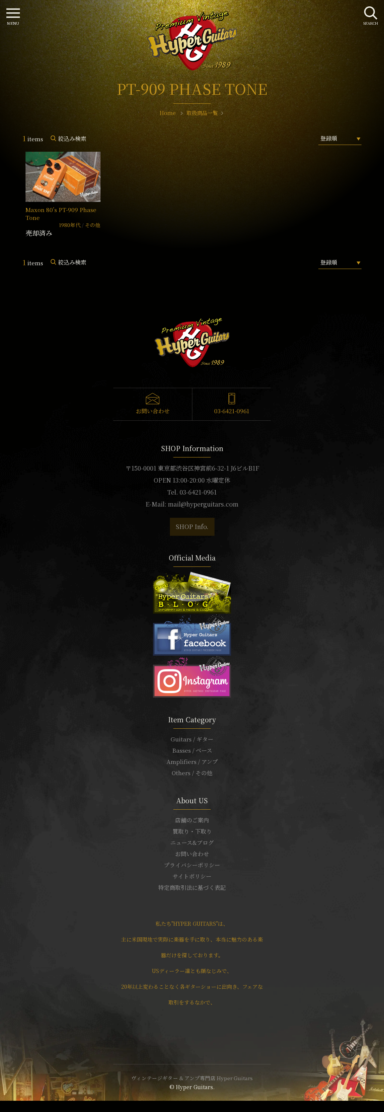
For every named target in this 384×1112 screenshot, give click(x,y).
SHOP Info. (192, 526)
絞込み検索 (72, 138)
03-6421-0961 (231, 411)
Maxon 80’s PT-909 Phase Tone (61, 213)
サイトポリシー (192, 876)
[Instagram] (192, 676)
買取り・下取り (192, 831)
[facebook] (192, 634)
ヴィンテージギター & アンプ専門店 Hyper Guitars (192, 1078)
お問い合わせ (153, 411)
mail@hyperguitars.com (203, 504)
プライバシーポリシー (192, 865)
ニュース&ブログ (192, 842)
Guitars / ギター (192, 739)
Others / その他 (192, 773)
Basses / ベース (192, 750)
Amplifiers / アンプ (192, 761)
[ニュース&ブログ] (192, 592)
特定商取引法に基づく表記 (192, 887)
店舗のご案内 (192, 820)
